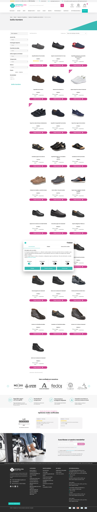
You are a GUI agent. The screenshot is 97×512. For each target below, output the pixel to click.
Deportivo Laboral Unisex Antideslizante (38, 123)
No (12, 79)
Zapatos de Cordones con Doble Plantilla (38, 223)
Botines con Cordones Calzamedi (78, 324)
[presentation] (8, 386)
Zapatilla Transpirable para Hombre (58, 123)
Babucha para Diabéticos (58, 89)
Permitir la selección (48, 268)
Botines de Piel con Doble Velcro (78, 290)
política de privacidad (70, 450)
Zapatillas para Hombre (38, 89)
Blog (44, 485)
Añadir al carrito (38, 65)
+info (75, 447)
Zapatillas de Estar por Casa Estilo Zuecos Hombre (78, 56)
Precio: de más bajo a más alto (76, 33)
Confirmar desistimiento (14, 503)
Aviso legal (45, 472)
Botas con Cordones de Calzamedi (58, 290)
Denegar (32, 268)
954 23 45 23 (43, 1)
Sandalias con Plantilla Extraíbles (58, 324)
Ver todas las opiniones (24, 427)
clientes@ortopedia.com (55, 1)
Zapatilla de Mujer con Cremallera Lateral (58, 157)
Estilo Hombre (16, 84)
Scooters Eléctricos (34, 481)
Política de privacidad (47, 477)
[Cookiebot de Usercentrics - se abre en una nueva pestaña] (68, 243)
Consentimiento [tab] (32, 246)
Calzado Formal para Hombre (78, 257)
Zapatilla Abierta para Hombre (38, 55)
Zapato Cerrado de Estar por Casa (58, 55)
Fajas (31, 476)
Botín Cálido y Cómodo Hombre (58, 190)
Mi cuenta (78, 6)
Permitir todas (64, 268)
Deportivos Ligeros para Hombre (78, 123)
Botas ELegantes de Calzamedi (38, 290)
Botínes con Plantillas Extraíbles (38, 324)
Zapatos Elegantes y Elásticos (78, 223)
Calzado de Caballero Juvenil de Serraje (38, 190)
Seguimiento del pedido (61, 470)
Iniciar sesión (59, 472)
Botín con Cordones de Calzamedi (38, 358)
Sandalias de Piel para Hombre (78, 156)
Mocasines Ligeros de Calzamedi (58, 223)
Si (12, 77)
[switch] (42, 264)
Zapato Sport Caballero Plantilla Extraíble (78, 191)
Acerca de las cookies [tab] (65, 246)
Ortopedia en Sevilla (47, 487)
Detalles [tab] (48, 246)
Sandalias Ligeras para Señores (38, 156)
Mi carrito (85, 6)
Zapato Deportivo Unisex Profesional (78, 89)
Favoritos (72, 6)
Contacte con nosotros (48, 483)
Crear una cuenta (60, 474)
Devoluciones (46, 470)
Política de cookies (47, 478)
